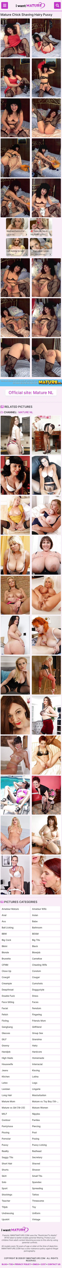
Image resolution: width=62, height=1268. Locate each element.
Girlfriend (36, 1027)
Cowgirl (6, 977)
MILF (4, 1113)
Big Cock (6, 940)
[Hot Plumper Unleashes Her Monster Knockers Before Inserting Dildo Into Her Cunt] (46, 555)
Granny (5, 1045)
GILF (4, 1039)
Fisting (5, 1020)
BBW (4, 933)
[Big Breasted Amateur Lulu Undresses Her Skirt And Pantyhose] (46, 475)
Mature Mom (8, 1101)
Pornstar (6, 1138)
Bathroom (37, 927)
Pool (34, 1132)
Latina (35, 1076)
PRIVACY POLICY (23, 1264)
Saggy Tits (7, 1157)
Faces (35, 1002)
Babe (35, 921)
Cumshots (37, 983)
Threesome (38, 1200)
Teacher (6, 1200)
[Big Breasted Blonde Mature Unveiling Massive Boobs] (46, 595)
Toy (34, 1207)
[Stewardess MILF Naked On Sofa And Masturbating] (15, 875)
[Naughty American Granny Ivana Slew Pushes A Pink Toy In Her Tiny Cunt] (15, 755)
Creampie (7, 983)
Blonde (5, 952)
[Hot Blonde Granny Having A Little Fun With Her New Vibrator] (15, 595)
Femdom (36, 1008)
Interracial (37, 1064)
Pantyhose (7, 1126)
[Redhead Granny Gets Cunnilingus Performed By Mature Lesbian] (46, 875)
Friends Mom (39, 1020)
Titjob (5, 1207)
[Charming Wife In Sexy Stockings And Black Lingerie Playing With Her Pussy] (15, 715)
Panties (36, 1120)
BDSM (35, 933)
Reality (5, 1151)
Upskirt (5, 1219)
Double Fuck (8, 995)
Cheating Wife (39, 964)
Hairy (35, 1045)
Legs (34, 1082)
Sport (4, 1188)
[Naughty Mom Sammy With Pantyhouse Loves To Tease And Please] (46, 675)
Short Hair (7, 1163)
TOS (11, 1264)
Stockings (7, 1194)
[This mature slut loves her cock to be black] (46, 755)
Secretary (37, 1157)
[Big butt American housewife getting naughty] (46, 795)
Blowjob (36, 952)
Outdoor (6, 1120)
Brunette (6, 958)
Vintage (36, 1219)
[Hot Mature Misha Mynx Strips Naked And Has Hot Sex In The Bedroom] (15, 835)
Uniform (36, 1213)
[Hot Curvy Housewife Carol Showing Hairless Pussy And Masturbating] (15, 435)
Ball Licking (8, 927)
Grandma (37, 1039)
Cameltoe (37, 958)
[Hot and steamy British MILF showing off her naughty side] (46, 435)
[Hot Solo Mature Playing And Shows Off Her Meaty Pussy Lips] (15, 675)
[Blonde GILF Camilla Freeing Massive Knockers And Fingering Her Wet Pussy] (46, 515)
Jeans (5, 1070)
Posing (35, 1138)
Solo (4, 1182)
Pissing (5, 1132)
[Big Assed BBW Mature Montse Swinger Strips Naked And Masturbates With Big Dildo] (15, 635)
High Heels (7, 1058)
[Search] (57, 5)
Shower (36, 1169)
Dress (35, 995)
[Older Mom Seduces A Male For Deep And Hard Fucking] (46, 835)
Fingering (37, 1014)
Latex (5, 1082)
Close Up (6, 971)
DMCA (36, 1264)
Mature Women (40, 1107)
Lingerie (36, 1089)
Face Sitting (8, 1002)
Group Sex (37, 1033)
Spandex (36, 1182)
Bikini (4, 946)
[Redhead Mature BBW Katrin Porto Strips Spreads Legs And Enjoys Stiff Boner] (46, 635)
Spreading (37, 1188)
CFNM (5, 964)
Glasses (6, 1033)
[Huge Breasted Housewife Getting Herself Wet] (15, 555)
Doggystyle (38, 989)
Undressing (8, 1213)
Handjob (6, 1051)
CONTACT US (54, 1264)
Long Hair (7, 1095)
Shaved (36, 1163)
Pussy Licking (39, 1144)
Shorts (5, 1169)
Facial (5, 1008)
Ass (4, 921)
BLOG (4, 1264)
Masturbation (39, 1095)
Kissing (36, 1070)
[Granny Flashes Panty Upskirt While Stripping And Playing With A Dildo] (15, 515)
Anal (4, 915)
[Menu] (4, 5)
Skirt (4, 1176)
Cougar (36, 977)
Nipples (36, 1113)
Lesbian (6, 1089)
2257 (43, 1264)
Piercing (36, 1126)
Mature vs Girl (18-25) (13, 1107)
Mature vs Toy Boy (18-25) (45, 1101)
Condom (36, 971)
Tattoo (35, 1194)
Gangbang (7, 1027)
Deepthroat (8, 989)
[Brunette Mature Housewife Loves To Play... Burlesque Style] (15, 475)
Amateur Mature (10, 909)
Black (35, 946)
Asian (35, 915)
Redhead (36, 1151)
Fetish (5, 1014)
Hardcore (37, 1051)
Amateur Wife (39, 909)
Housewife (7, 1064)
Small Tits (37, 1176)
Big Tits (36, 940)
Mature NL (25, 412)
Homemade (38, 1058)
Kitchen (6, 1076)
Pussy (5, 1144)
